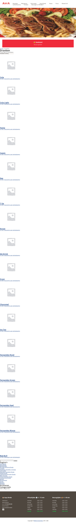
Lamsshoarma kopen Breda (7, 474)
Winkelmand (3, 480)
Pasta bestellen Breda (6, 477)
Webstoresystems (38, 520)
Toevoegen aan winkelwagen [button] (12, 79)
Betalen (2, 482)
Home (1, 49)
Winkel (2, 479)
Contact (26, 5)
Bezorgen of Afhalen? (37, 5)
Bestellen (15, 3)
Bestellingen (3, 466)
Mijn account (3, 475)
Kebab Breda (3, 473)
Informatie (33, 3)
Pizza (57, 3)
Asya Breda (43, 3)
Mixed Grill (65, 3)
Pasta (50, 3)
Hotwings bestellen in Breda (8, 470)
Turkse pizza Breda (5, 478)
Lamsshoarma (17, 5)
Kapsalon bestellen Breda (7, 472)
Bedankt (2, 484)
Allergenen (24, 3)
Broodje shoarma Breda (6, 467)
